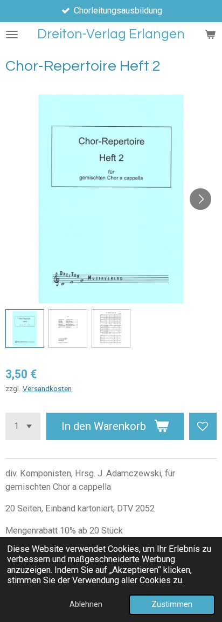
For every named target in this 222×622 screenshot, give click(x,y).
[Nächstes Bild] (200, 199)
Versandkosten (47, 388)
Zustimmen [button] (171, 604)
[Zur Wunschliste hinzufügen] (203, 426)
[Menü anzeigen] (12, 34)
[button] (24, 328)
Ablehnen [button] (86, 604)
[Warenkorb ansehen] (210, 34)
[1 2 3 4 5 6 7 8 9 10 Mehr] (22, 426)
